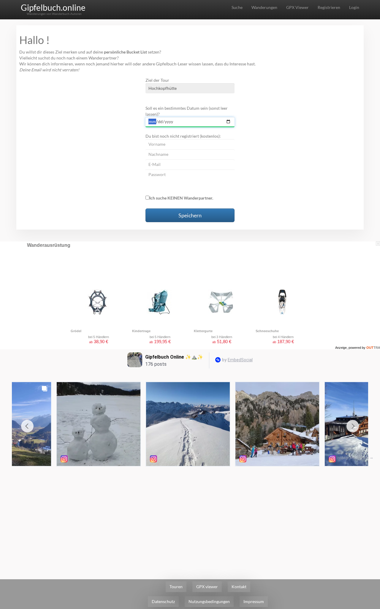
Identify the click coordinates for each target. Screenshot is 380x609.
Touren (176, 586)
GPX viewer (207, 586)
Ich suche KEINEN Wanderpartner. (181, 197)
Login (354, 7)
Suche (237, 7)
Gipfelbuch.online (53, 7)
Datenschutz (163, 601)
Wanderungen (264, 7)
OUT (373, 347)
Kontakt (239, 586)
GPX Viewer (297, 7)
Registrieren (329, 7)
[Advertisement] (190, 513)
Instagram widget (352, 457)
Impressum (253, 601)
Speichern (190, 215)
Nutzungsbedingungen (209, 601)
